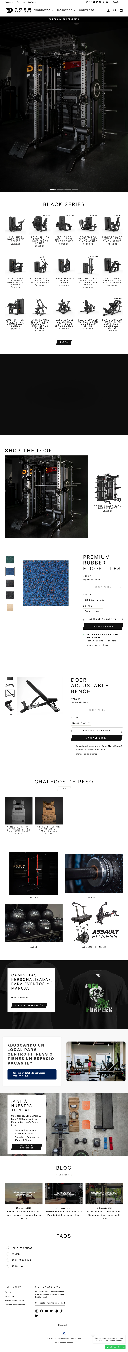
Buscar (8, 1292)
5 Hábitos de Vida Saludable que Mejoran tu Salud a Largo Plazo (24, 1215)
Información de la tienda (97, 645)
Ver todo (64, 1175)
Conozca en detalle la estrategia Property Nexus (28, 1074)
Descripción (103, 587)
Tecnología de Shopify (64, 1342)
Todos (64, 342)
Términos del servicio (15, 1300)
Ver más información (29, 1005)
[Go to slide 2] (60, 189)
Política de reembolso (15, 1305)
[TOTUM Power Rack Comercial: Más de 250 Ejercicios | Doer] (64, 1193)
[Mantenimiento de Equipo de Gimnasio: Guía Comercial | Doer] (104, 1193)
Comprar (64, 405)
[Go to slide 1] (53, 189)
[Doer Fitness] (64, 1124)
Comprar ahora (103, 626)
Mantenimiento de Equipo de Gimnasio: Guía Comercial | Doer (104, 1215)
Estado (88, 606)
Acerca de (9, 1296)
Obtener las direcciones (27, 1147)
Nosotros (21, 2)
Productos (9, 2)
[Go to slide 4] (75, 189)
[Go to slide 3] (67, 189)
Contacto (32, 2)
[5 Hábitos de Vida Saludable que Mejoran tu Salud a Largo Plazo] (23, 1193)
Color (87, 595)
